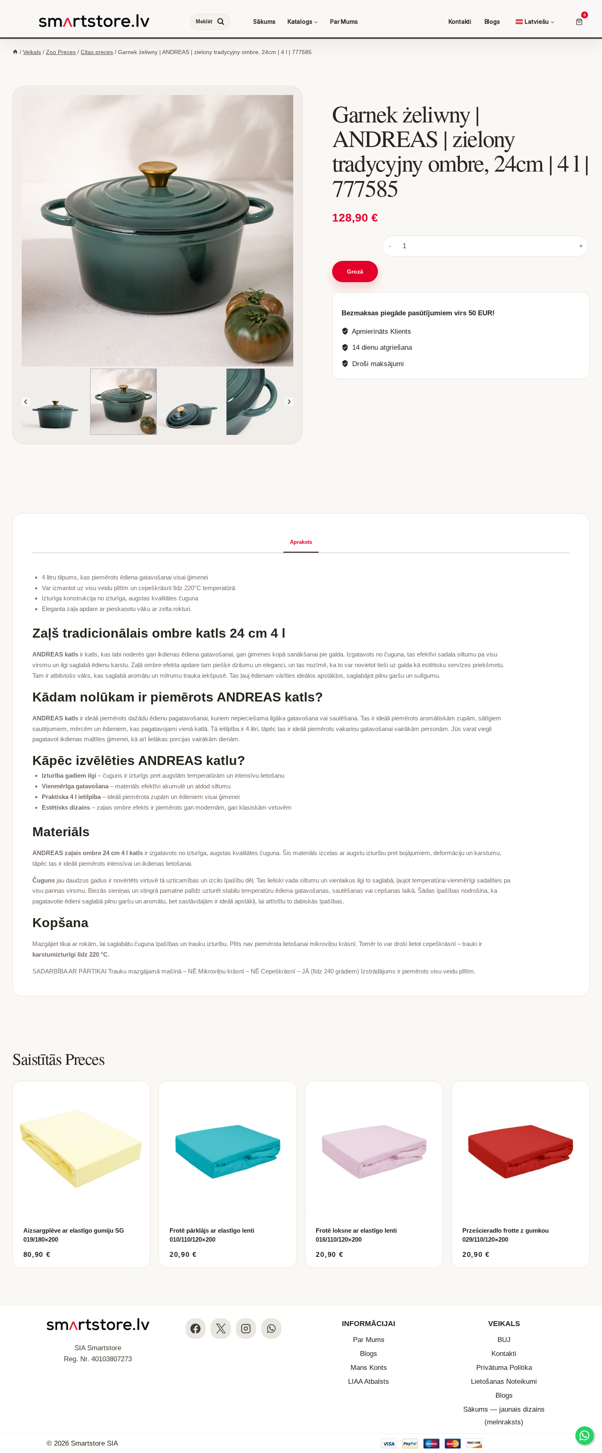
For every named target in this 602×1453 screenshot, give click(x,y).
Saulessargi (329, 101)
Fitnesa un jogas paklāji (226, 155)
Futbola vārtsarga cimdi (343, 198)
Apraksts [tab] (301, 542)
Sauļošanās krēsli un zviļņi (346, 110)
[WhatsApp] (271, 1328)
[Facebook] (196, 1328)
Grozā (355, 271)
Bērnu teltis (206, 91)
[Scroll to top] (588, 1396)
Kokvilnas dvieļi (212, 73)
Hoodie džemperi (214, 82)
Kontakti (459, 21)
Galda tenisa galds (463, 91)
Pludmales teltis (212, 101)
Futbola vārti (329, 189)
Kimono (450, 137)
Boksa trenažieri (461, 146)
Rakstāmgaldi (452, 170)
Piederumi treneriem (223, 146)
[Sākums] (15, 52)
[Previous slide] (26, 402)
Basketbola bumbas (460, 189)
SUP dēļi (203, 180)
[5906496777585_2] (157, 231)
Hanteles (209, 137)
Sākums (264, 21)
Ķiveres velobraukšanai (343, 64)
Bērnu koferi (456, 82)
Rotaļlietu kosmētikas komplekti (353, 170)
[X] (220, 1328)
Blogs (492, 21)
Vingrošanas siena (220, 118)
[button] (89, 402)
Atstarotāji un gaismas (341, 73)
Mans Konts (369, 1368)
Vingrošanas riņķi (219, 127)
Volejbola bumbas (215, 224)
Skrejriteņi (327, 231)
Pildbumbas (212, 109)
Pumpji (323, 82)
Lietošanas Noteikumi (504, 1381)
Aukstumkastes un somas (467, 64)
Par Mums (344, 21)
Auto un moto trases (339, 161)
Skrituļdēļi (327, 250)
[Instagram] (246, 1328)
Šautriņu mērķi (453, 100)
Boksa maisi (455, 128)
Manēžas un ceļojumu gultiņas (472, 161)
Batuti (321, 120)
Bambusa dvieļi (211, 64)
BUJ (504, 1340)
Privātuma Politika (504, 1368)
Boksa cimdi (456, 119)
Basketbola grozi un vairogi (469, 180)
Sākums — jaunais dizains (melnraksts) (504, 1415)
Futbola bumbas (334, 180)
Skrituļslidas (329, 240)
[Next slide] (289, 402)
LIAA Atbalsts (368, 1381)
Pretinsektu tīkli (333, 91)
